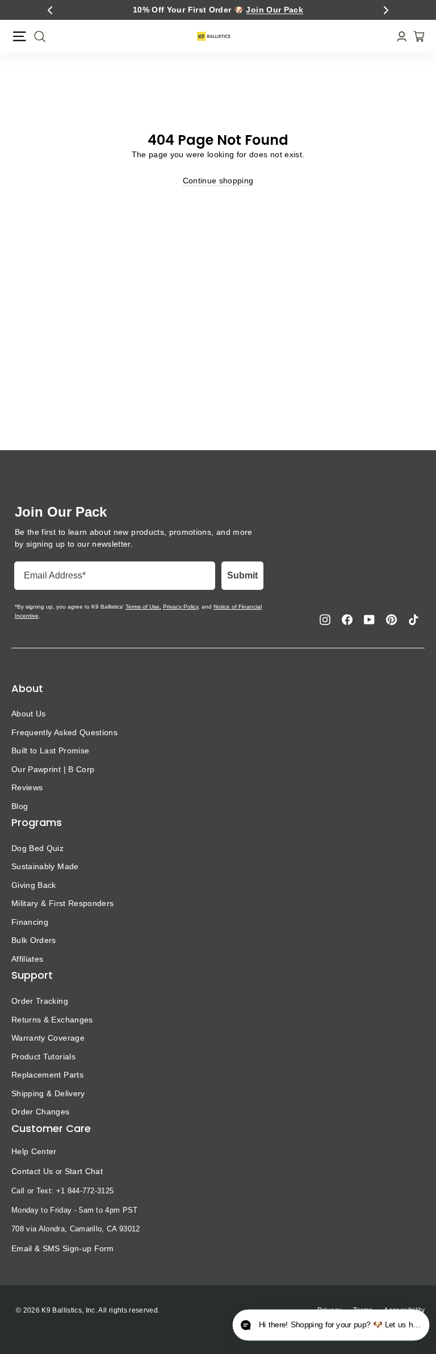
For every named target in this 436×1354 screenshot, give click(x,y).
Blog (19, 806)
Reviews (27, 787)
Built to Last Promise (50, 750)
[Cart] (415, 36)
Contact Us (32, 1171)
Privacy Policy (180, 606)
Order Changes (40, 1111)
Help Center (34, 1151)
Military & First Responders (62, 903)
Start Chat (84, 1171)
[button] (50, 10)
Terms (363, 1310)
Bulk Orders (33, 940)
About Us (28, 713)
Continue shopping (218, 180)
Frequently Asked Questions (64, 732)
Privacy (329, 1310)
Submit (242, 575)
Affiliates (27, 958)
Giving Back (33, 885)
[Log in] (398, 37)
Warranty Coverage (48, 1037)
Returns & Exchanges (52, 1019)
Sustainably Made (45, 866)
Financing (29, 922)
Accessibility (404, 1310)
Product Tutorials (43, 1056)
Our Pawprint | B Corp (52, 769)
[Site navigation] (19, 36)
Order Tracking (39, 1000)
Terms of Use (142, 606)
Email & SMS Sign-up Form (62, 1248)
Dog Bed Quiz (37, 848)
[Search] (36, 36)
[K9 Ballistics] (214, 36)
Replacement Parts (47, 1074)
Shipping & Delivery (48, 1093)
